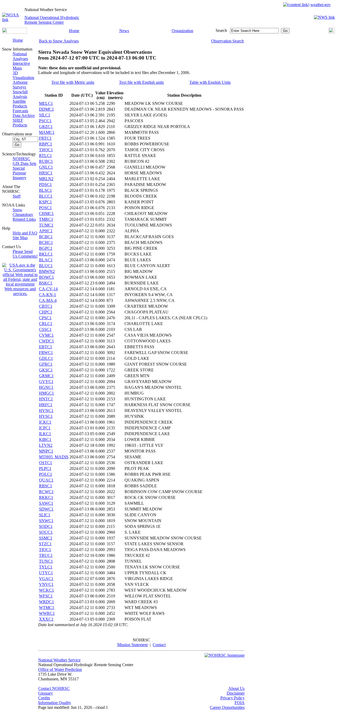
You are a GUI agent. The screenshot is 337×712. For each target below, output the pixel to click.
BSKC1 (45, 283)
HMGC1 (46, 393)
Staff (17, 196)
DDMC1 (46, 109)
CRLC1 (45, 323)
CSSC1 (45, 329)
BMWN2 (47, 271)
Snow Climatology (23, 212)
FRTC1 (45, 138)
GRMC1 (46, 376)
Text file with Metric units (72, 82)
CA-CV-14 (48, 289)
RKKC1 (46, 497)
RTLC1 (45, 155)
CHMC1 (46, 213)
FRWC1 (46, 352)
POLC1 (45, 474)
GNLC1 (46, 167)
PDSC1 (45, 184)
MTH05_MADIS (53, 457)
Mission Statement (132, 644)
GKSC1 (46, 370)
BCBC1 (46, 236)
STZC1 (45, 544)
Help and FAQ (25, 233)
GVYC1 (46, 381)
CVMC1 (46, 335)
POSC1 (45, 207)
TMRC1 (46, 219)
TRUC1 (46, 555)
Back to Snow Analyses (59, 41)
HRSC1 (45, 173)
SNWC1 (46, 520)
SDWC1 (46, 509)
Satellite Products (20, 103)
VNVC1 (46, 584)
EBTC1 (45, 347)
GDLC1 (46, 358)
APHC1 (46, 231)
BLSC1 (45, 190)
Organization (182, 30)
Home (74, 30)
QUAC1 (46, 480)
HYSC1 (46, 416)
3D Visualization (23, 75)
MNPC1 (46, 451)
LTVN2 (45, 445)
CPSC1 (45, 318)
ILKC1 (45, 433)
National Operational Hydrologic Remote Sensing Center (51, 19)
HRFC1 (45, 404)
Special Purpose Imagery (19, 173)
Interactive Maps (21, 65)
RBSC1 (45, 486)
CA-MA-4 (48, 300)
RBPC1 (45, 144)
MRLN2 (46, 178)
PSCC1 (45, 121)
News (124, 30)
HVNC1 (46, 410)
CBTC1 (45, 306)
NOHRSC (21, 158)
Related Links (24, 219)
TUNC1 (46, 561)
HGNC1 (46, 387)
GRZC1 (46, 126)
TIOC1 (45, 549)
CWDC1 (46, 341)
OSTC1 (45, 462)
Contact (159, 644)
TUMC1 (46, 225)
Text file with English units (141, 82)
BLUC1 (46, 265)
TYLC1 (45, 567)
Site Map (20, 237)
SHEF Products (20, 122)
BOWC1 (46, 277)
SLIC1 (44, 515)
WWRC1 (47, 613)
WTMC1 (46, 607)
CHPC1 (45, 312)
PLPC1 (45, 468)
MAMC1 (46, 132)
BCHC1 (46, 242)
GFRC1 (45, 364)
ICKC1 (45, 422)
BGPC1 (45, 248)
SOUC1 (46, 532)
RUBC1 (46, 161)
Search (221, 30)
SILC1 (44, 115)
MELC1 (46, 103)
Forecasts (20, 111)
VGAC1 (46, 578)
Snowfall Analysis (20, 94)
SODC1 (46, 526)
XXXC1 (46, 619)
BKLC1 (46, 254)
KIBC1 (45, 439)
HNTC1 (46, 399)
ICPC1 (45, 428)
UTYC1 (46, 573)
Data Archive (24, 115)
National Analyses (20, 56)
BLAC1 (46, 260)
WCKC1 (46, 590)
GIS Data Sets (24, 163)
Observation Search (227, 41)
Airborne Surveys (20, 84)
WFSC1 (46, 596)
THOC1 (46, 150)
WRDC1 (46, 602)
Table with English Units (210, 82)
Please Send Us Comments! (25, 253)
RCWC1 (46, 491)
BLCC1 (45, 196)
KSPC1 (45, 202)
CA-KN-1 (47, 294)
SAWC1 (46, 503)
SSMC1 (45, 538)
